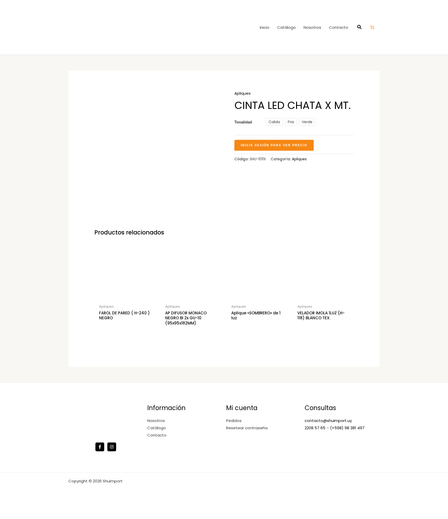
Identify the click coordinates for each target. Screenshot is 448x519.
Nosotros (312, 27)
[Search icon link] (359, 27)
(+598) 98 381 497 (347, 428)
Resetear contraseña (247, 428)
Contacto (338, 27)
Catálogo (286, 27)
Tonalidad (243, 122)
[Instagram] (111, 446)
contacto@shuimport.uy (328, 420)
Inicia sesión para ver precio (274, 145)
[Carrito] (372, 27)
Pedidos (234, 420)
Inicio (264, 27)
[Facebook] (99, 446)
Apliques (242, 93)
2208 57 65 (315, 428)
